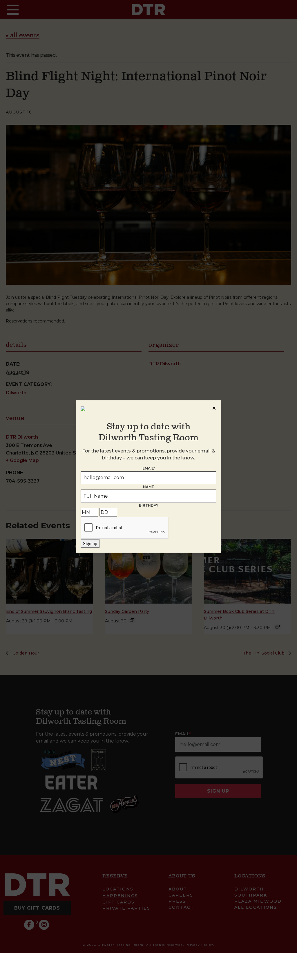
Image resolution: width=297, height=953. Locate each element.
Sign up (90, 543)
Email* (148, 468)
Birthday (148, 505)
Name (148, 487)
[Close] (214, 407)
